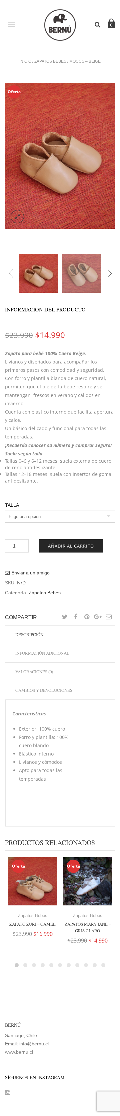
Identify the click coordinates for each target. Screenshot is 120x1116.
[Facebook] (75, 617)
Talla (12, 505)
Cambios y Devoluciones (43, 690)
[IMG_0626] (81, 273)
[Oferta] (32, 881)
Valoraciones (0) (34, 672)
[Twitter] (64, 617)
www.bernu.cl (19, 1052)
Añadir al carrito (71, 546)
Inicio (25, 61)
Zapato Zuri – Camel (32, 924)
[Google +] (97, 617)
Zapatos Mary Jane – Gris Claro (88, 927)
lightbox (17, 216)
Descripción (29, 634)
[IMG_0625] (60, 155)
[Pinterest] (86, 617)
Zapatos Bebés (50, 61)
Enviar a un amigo (30, 572)
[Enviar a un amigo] (108, 617)
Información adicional (42, 653)
